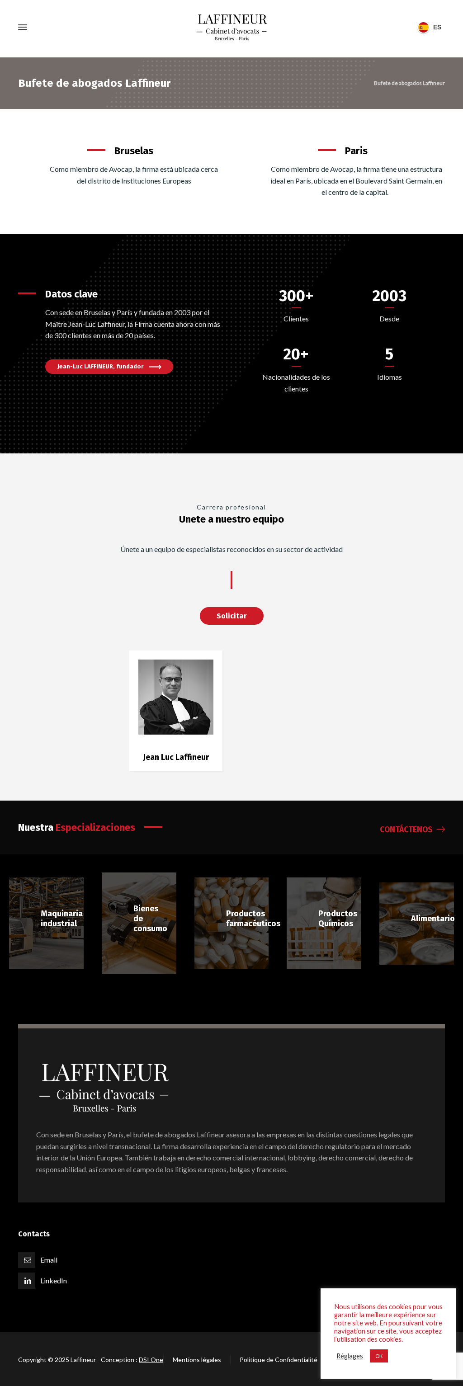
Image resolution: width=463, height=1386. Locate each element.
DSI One (151, 1359)
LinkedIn (53, 1280)
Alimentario (433, 919)
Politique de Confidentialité (278, 1359)
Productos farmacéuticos (253, 919)
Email (48, 1259)
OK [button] (379, 1356)
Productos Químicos (337, 919)
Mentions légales (197, 1359)
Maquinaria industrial (62, 919)
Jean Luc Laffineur (176, 757)
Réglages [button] (349, 1356)
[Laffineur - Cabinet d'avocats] (231, 27)
